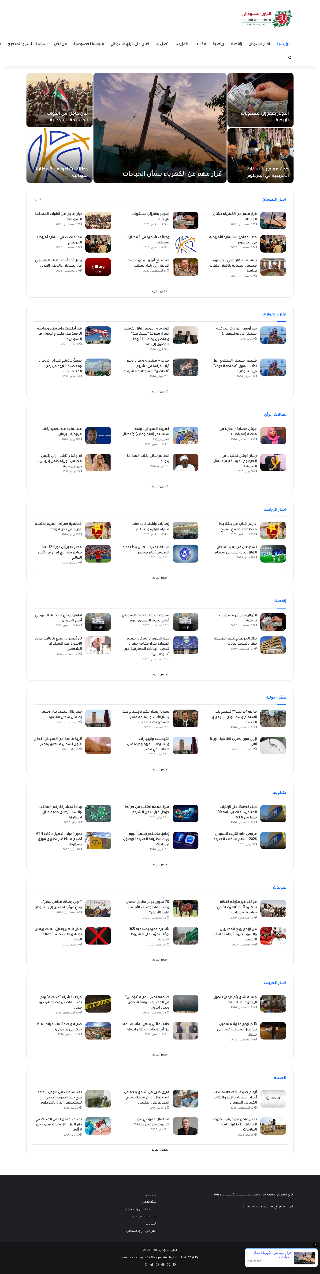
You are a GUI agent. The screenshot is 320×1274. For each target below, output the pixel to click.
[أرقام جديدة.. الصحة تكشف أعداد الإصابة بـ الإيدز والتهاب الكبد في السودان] (273, 1099)
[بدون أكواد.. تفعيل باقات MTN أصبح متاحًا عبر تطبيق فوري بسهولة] (98, 840)
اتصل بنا (162, 44)
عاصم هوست (130, 1257)
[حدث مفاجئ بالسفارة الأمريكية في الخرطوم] (260, 155)
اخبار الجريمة (275, 983)
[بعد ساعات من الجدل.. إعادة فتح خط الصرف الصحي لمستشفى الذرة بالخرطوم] (98, 1099)
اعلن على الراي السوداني (130, 44)
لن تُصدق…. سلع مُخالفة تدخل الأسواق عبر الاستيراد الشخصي (58, 644)
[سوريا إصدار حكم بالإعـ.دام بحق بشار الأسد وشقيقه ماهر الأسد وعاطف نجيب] (185, 718)
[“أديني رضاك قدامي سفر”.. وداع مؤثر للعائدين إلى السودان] (98, 908)
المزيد (183, 44)
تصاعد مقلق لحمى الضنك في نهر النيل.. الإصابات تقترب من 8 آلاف (58, 1125)
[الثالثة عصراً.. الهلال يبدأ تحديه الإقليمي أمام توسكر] (185, 554)
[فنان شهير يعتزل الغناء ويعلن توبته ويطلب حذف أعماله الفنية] (98, 936)
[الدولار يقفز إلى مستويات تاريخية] (260, 100)
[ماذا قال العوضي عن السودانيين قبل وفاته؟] (185, 1126)
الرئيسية (283, 44)
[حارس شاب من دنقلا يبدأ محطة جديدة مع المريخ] (273, 530)
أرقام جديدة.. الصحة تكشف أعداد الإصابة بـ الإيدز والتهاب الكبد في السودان (235, 1098)
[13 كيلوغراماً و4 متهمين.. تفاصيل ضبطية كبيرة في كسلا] (273, 1031)
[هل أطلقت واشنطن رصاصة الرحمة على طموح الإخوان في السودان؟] (98, 335)
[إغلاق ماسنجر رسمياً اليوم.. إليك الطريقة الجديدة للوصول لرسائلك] (185, 840)
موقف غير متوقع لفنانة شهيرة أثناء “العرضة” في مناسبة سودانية (237, 907)
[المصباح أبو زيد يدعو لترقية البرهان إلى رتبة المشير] (185, 267)
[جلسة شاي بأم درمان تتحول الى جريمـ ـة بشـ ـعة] (273, 1004)
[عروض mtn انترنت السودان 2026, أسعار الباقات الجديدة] (273, 840)
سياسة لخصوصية (88, 44)
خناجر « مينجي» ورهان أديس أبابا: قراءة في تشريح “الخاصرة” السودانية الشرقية (146, 366)
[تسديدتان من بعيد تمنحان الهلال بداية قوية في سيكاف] (273, 554)
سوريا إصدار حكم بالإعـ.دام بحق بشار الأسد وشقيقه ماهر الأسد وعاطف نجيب (145, 717)
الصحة (280, 1078)
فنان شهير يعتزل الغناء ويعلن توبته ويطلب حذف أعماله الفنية (58, 935)
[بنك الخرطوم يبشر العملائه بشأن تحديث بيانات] (273, 645)
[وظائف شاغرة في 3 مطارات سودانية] (59, 155)
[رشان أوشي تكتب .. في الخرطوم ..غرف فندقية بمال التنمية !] (273, 462)
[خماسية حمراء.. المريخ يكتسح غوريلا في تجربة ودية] (98, 530)
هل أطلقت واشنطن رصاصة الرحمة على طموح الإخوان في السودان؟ (59, 334)
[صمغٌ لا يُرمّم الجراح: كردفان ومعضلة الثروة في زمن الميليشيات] (98, 367)
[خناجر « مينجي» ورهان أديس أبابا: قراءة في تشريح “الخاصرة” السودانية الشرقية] (185, 367)
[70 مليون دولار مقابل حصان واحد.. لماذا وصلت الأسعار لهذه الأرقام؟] (185, 908)
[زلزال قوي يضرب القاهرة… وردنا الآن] (273, 745)
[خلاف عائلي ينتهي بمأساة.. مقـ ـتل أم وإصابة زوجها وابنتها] (185, 1031)
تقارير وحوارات (273, 315)
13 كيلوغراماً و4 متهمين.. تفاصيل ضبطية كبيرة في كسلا (237, 1030)
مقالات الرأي (275, 415)
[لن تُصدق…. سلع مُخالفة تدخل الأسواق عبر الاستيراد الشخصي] (98, 645)
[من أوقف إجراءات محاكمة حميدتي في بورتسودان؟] (273, 335)
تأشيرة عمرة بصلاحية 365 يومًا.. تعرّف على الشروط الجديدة (149, 935)
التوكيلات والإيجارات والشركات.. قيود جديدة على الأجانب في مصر (148, 744)
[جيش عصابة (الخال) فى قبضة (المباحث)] (273, 435)
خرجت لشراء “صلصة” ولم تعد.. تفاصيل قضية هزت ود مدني (60, 1003)
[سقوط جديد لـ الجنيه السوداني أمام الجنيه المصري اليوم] (185, 622)
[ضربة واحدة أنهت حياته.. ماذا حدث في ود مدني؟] (98, 1031)
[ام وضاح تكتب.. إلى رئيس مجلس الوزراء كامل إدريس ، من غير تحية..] (98, 462)
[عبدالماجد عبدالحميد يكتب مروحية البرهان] (98, 435)
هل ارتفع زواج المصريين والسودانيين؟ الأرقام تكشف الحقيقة (235, 935)
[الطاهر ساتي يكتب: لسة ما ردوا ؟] (185, 462)
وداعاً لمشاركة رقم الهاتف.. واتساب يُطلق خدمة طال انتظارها (60, 812)
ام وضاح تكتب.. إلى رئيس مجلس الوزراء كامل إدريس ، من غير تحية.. (60, 461)
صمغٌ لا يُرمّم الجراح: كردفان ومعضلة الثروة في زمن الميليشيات (60, 366)
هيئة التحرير (148, 1202)
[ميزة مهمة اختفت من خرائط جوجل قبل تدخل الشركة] (185, 813)
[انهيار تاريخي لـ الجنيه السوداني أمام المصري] (98, 622)
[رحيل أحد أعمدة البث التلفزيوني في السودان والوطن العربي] (98, 267)
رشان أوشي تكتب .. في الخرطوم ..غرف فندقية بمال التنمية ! (235, 461)
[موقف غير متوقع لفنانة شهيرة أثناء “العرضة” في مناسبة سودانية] (273, 908)
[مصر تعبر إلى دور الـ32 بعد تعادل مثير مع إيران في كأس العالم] (98, 554)
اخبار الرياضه (275, 510)
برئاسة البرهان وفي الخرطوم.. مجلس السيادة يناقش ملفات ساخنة (233, 266)
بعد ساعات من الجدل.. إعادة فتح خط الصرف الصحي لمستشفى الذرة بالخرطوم (60, 1098)
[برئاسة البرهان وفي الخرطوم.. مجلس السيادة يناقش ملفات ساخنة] (273, 267)
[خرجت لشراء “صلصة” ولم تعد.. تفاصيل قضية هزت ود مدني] (98, 1004)
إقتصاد (236, 44)
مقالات (200, 44)
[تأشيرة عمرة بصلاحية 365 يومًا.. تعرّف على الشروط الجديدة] (185, 936)
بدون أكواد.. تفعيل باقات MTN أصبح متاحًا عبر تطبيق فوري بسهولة (58, 839)
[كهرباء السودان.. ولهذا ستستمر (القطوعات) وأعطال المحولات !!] (185, 435)
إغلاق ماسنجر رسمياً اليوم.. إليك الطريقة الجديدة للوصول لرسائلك (146, 839)
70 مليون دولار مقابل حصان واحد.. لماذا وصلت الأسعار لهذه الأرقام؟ (147, 907)
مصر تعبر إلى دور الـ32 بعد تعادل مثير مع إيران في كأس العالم (60, 553)
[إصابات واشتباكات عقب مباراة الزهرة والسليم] (185, 530)
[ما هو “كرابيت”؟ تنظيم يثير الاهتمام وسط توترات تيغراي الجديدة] (273, 718)
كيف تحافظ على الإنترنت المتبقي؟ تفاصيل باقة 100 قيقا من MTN (236, 812)
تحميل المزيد (160, 291)
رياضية (218, 44)
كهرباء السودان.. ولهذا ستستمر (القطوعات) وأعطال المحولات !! (146, 434)
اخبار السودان (259, 44)
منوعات (279, 888)
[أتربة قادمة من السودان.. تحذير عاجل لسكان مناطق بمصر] (98, 745)
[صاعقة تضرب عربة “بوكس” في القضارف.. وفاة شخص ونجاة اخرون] (185, 1004)
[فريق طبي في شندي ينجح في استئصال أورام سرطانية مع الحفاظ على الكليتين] (185, 1099)
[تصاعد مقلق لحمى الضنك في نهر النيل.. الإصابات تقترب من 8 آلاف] (98, 1126)
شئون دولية (276, 698)
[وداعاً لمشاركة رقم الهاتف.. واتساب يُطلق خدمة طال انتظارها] (98, 813)
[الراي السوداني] (267, 18)
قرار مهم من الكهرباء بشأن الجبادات (172, 174)
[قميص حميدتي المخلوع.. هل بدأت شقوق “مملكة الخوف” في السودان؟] (273, 367)
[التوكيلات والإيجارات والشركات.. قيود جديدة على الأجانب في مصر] (185, 745)
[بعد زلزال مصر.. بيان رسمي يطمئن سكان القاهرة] (98, 718)
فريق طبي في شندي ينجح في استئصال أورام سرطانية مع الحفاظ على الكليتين (146, 1098)
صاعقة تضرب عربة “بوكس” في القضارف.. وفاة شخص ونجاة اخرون (147, 1003)
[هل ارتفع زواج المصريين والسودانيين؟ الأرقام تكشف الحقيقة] (273, 936)
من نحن (60, 44)
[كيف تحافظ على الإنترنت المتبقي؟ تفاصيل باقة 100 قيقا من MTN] (273, 813)
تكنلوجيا (279, 793)
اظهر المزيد (160, 578)
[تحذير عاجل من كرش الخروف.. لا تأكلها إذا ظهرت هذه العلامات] (273, 1126)
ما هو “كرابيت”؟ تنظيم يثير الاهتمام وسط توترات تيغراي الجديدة (234, 717)
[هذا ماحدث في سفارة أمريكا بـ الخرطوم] (98, 244)
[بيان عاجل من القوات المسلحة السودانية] (59, 100)
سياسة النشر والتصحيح (28, 44)
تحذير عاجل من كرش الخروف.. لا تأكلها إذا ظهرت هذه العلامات (234, 1125)
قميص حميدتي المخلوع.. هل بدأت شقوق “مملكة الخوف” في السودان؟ (234, 366)
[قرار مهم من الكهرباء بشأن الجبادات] (160, 128)
